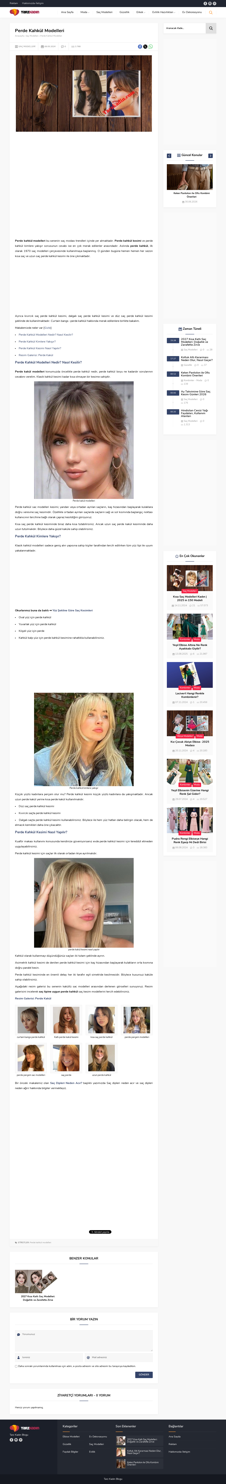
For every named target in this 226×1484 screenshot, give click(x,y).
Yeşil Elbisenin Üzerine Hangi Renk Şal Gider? (190, 792)
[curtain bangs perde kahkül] (31, 1020)
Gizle (47, 328)
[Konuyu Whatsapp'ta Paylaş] (150, 46)
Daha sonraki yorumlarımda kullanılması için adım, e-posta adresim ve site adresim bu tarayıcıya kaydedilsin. (77, 1366)
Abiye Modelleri (185, 736)
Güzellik (188, 365)
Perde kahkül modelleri (40, 1243)
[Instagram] (210, 3)
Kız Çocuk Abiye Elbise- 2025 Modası (190, 744)
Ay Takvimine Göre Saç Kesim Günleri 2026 (192, 195)
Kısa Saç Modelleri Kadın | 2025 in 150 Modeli (190, 598)
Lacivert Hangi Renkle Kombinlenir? (190, 695)
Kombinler (189, 380)
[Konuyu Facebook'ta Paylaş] (140, 46)
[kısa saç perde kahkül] (101, 1020)
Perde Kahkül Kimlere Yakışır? (37, 341)
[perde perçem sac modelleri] (31, 1058)
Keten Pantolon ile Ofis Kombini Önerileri (195, 374)
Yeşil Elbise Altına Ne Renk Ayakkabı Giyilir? (190, 647)
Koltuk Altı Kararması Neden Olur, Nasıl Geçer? (197, 359)
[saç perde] (66, 1058)
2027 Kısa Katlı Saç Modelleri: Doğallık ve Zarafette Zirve (38, 1298)
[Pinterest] (214, 3)
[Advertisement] (84, 161)
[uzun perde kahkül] (101, 1058)
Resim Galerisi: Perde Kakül (36, 355)
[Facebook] (205, 3)
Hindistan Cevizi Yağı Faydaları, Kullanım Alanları (194, 413)
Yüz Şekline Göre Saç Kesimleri (72, 610)
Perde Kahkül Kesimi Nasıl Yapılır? (40, 348)
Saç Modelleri (32, 36)
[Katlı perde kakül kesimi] (66, 1020)
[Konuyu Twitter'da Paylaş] (145, 46)
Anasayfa (19, 36)
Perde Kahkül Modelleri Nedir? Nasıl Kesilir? (46, 334)
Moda (199, 380)
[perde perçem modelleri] (137, 1020)
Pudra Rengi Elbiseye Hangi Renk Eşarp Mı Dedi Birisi (190, 841)
